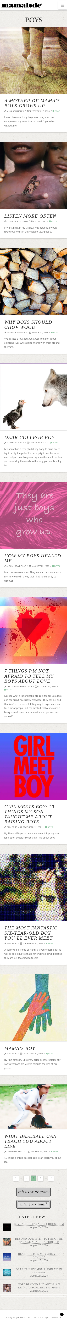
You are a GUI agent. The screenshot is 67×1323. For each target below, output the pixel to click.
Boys (57, 111)
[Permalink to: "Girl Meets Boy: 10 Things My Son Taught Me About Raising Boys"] (33, 766)
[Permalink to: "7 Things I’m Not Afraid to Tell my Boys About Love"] (33, 630)
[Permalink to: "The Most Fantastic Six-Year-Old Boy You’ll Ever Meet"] (33, 887)
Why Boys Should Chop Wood (28, 324)
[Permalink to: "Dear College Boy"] (33, 396)
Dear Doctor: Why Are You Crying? (39, 1255)
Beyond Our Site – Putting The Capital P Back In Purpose (39, 1240)
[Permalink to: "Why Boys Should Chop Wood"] (33, 281)
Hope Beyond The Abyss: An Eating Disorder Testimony (39, 1286)
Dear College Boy (29, 437)
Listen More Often (30, 216)
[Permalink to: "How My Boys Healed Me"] (33, 515)
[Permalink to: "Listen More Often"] (33, 175)
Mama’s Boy (19, 1048)
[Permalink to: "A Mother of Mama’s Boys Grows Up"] (33, 60)
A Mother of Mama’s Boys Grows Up (32, 103)
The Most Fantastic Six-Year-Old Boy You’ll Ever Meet (31, 933)
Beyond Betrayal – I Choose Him (39, 1223)
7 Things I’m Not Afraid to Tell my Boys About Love (29, 676)
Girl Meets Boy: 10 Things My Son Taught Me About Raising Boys (29, 814)
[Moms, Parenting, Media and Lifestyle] (21, 5)
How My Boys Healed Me (32, 558)
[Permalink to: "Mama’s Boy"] (33, 1007)
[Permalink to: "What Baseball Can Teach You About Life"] (33, 1106)
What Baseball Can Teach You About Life (30, 1141)
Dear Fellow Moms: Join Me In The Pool (39, 1271)
